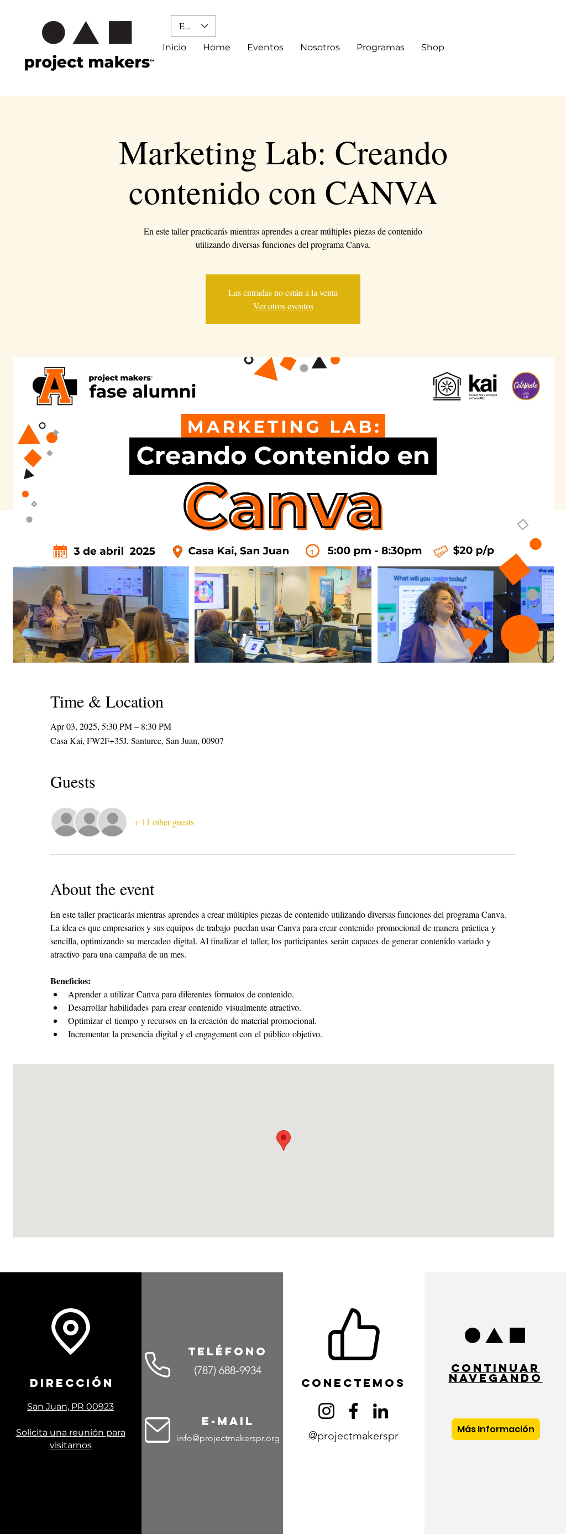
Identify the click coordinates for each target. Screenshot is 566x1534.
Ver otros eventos (283, 305)
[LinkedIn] (380, 1411)
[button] (320, 47)
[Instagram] (326, 1411)
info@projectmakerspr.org (228, 1438)
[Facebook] (353, 1411)
